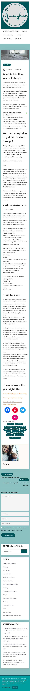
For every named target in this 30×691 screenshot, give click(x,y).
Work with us (7, 39)
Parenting (6, 65)
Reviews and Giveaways (9, 598)
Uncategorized (7, 612)
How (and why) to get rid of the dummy (15, 394)
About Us (20, 35)
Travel (4, 609)
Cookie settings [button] (6, 687)
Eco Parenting (6, 574)
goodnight (19, 424)
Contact (18, 39)
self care (23, 429)
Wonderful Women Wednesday (12, 616)
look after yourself (10, 426)
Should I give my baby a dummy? (12, 398)
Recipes (5, 595)
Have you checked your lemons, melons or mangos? (16, 484)
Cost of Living (6, 570)
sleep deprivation (18, 432)
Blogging (5, 567)
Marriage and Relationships (10, 584)
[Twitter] (23, 410)
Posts (24, 31)
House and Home (7, 581)
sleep (8, 432)
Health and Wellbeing (9, 577)
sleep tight (10, 435)
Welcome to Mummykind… (11, 31)
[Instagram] (15, 417)
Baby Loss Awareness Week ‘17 (11, 477)
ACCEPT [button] (15, 687)
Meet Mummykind (8, 35)
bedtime (10, 424)
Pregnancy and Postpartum (10, 591)
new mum (7, 429)
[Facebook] (7, 410)
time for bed (19, 435)
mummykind (21, 426)
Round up (5, 602)
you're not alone (15, 438)
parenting (15, 429)
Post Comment (8, 535)
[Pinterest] (15, 410)
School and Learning (8, 605)
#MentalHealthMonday (9, 563)
